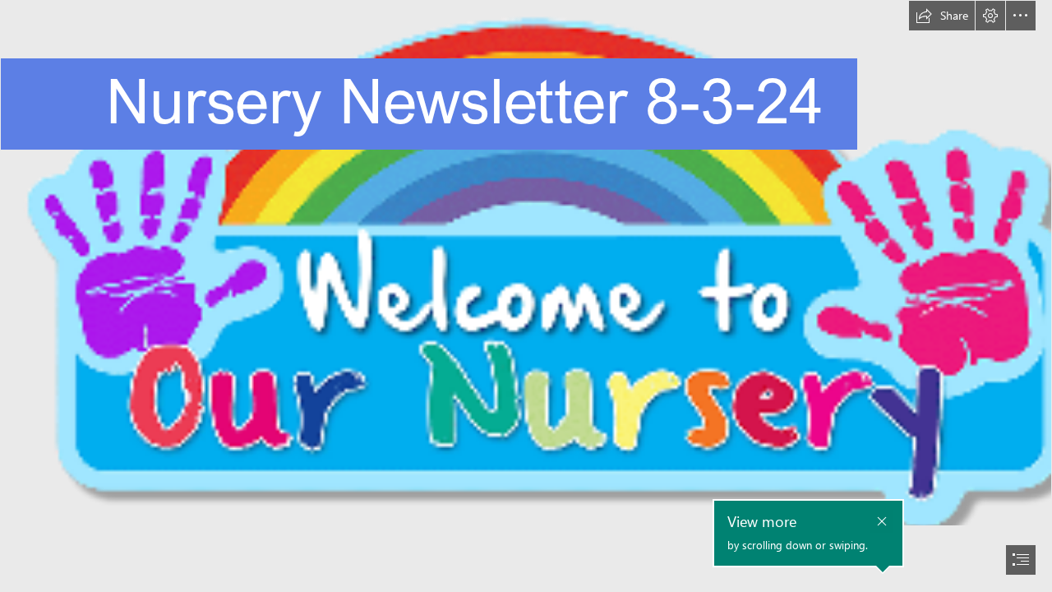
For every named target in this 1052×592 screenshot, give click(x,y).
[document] (526, 296)
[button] (942, 15)
